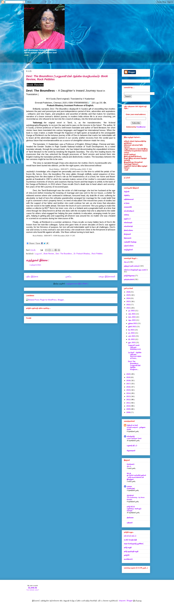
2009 (128, 409)
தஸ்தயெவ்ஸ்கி (129, 279)
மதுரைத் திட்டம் (132, 445)
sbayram (122, 601)
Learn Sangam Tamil (134, 438)
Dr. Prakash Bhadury (82, 254)
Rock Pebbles (97, 254)
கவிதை (126, 215)
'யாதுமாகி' (39, 254)
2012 (128, 400)
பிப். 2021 (131, 339)
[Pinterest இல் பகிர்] (59, 250)
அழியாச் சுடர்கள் (132, 425)
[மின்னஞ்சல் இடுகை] (41, 250)
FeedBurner (141, 127)
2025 (128, 295)
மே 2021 (131, 330)
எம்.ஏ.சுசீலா (29, 8)
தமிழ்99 (126, 555)
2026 (128, 292)
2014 (128, 393)
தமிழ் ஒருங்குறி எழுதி (131, 551)
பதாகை (129, 486)
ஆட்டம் (129, 466)
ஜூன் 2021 (132, 327)
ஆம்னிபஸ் (130, 495)
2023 (128, 301)
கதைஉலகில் (128, 207)
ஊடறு (129, 473)
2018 (128, 380)
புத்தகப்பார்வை (129, 246)
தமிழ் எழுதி (128, 547)
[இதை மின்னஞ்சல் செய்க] (46, 250)
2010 (128, 406)
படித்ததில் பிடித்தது (130, 242)
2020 (128, 374)
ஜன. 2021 (132, 342)
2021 (128, 308)
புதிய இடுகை (32, 276)
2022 (128, 305)
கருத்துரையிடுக (35, 265)
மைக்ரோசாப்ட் (128, 559)
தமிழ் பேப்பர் (131, 506)
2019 (128, 377)
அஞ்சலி (126, 192)
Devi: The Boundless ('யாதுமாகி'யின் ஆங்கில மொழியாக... (134, 365)
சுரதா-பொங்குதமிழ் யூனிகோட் (134, 544)
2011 (128, 403)
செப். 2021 (132, 317)
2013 (128, 396)
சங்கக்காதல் (128, 222)
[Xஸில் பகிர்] (52, 250)
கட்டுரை (126, 203)
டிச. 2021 (131, 311)
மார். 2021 (132, 336)
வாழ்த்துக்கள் (128, 250)
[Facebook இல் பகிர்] (55, 250)
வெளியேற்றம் (131, 488)
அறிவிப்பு (127, 195)
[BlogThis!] (49, 250)
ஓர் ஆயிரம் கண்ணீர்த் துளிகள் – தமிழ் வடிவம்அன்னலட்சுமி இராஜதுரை (136, 477)
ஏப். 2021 (131, 333)
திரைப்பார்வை (128, 230)
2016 (128, 387)
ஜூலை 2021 (133, 323)
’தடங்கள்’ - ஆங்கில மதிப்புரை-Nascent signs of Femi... (134, 355)
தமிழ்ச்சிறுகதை (129, 276)
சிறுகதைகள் (131, 451)
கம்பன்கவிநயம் (129, 211)
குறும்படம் (127, 219)
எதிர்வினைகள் (129, 199)
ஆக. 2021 (132, 320)
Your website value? (32, 590)
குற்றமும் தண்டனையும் (132, 266)
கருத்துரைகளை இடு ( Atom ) (77, 284)
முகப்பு (29, 63)
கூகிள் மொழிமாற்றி (130, 540)
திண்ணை (130, 518)
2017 (128, 384)
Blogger (130, 601)
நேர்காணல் (127, 238)
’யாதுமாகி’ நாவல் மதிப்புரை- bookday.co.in (134, 347)
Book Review (49, 254)
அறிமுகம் (39, 63)
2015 (128, 390)
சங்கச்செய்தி (128, 226)
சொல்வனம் (130, 464)
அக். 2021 (132, 314)
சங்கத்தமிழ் (131, 436)
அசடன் (126, 262)
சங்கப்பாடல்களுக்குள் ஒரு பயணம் (135, 270)
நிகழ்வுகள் (127, 234)
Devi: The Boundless (64, 254)
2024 (128, 298)
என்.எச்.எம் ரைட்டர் (130, 536)
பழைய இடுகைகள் (107, 276)
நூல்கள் (49, 63)
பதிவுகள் (130, 523)
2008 (128, 412)
